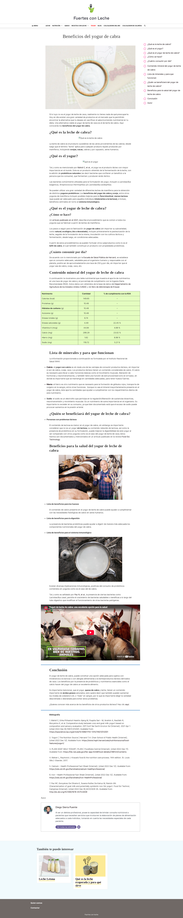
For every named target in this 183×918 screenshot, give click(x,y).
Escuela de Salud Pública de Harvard (99, 257)
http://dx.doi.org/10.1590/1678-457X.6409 (68, 792)
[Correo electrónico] (78, 827)
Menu (36, 25)
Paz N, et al (79, 594)
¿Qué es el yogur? (155, 48)
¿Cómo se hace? (154, 57)
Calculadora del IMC (112, 25)
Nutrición (56, 25)
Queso (67, 25)
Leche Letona (47, 879)
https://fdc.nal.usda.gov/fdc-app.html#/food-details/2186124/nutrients (94, 752)
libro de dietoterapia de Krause (105, 287)
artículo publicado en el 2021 (65, 220)
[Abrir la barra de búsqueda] (145, 26)
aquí (127, 704)
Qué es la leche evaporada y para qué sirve (88, 882)
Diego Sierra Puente (66, 807)
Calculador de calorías (132, 25)
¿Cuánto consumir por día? (159, 61)
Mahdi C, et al (84, 167)
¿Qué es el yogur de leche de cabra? (163, 53)
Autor (149, 103)
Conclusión (152, 98)
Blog (100, 25)
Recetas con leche (79, 25)
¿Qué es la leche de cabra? (159, 44)
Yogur (93, 25)
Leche (48, 25)
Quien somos (36, 903)
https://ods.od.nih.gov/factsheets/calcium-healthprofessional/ (77, 769)
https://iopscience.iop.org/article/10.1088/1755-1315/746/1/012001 (78, 732)
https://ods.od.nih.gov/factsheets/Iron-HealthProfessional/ (75, 777)
